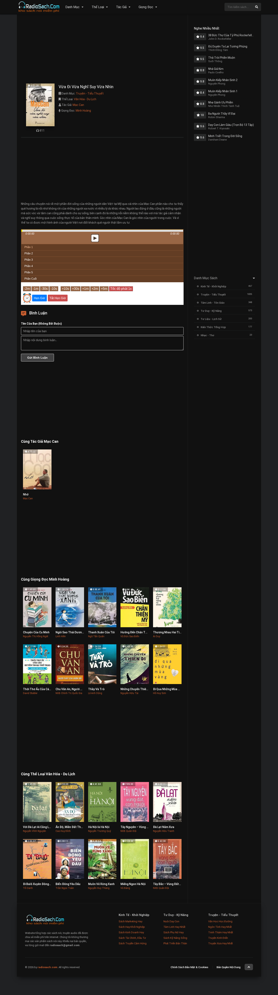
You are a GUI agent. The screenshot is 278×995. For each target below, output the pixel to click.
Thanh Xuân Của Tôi (101, 632)
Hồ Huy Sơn (159, 693)
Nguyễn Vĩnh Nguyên (34, 831)
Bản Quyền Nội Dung (229, 967)
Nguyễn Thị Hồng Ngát (35, 636)
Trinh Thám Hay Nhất (220, 932)
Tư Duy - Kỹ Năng (211, 310)
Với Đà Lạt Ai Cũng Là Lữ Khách (43, 827)
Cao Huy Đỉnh (63, 831)
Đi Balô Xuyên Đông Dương (40, 884)
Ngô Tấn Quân (96, 636)
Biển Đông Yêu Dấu (68, 884)
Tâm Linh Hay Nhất (174, 926)
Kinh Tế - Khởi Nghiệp (213, 286)
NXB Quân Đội (128, 831)
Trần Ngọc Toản (65, 888)
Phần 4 (28, 266)
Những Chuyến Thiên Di (135, 689)
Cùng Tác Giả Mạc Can (39, 441)
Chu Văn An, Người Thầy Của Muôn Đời (81, 689)
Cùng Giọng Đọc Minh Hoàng (45, 579)
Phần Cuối (30, 278)
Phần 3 (28, 259)
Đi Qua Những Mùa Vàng (169, 689)
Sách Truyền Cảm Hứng (133, 943)
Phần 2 (28, 253)
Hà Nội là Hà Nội (98, 827)
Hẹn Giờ (39, 298)
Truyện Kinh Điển (218, 937)
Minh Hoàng (83, 110)
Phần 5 (28, 272)
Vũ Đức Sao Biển (129, 636)
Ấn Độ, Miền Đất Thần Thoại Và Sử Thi (81, 827)
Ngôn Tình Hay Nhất (220, 926)
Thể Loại (98, 7)
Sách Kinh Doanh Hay (131, 932)
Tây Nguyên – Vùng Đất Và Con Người (145, 827)
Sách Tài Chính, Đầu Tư (132, 937)
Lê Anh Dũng (95, 693)
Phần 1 (28, 247)
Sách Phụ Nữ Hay (173, 932)
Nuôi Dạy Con (171, 921)
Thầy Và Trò (96, 689)
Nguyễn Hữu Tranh (163, 831)
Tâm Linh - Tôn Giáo (212, 302)
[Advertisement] (102, 49)
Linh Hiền (61, 636)
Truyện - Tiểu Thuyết (90, 93)
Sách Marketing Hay (130, 921)
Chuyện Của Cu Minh (36, 632)
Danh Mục (72, 7)
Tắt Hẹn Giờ (57, 298)
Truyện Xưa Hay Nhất (220, 943)
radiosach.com (47, 967)
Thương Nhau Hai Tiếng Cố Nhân (174, 632)
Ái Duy (156, 636)
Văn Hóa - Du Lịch (85, 99)
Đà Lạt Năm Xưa (163, 827)
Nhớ (25, 494)
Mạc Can (78, 105)
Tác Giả (121, 7)
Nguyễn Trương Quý (99, 831)
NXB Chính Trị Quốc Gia (69, 693)
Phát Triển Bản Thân (175, 943)
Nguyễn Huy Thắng (98, 888)
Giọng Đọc (146, 7)
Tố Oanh (28, 888)
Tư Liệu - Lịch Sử (211, 319)
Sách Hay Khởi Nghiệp (132, 926)
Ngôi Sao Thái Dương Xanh (73, 632)
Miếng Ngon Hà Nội (133, 884)
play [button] (102, 202)
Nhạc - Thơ (207, 335)
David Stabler (30, 693)
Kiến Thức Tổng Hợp (213, 327)
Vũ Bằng (125, 888)
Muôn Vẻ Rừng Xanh (101, 884)
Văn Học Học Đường (220, 921)
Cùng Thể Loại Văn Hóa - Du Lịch (48, 774)
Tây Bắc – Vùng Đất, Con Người (173, 884)
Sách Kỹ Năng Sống (175, 937)
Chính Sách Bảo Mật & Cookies (189, 967)
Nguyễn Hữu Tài (129, 693)
